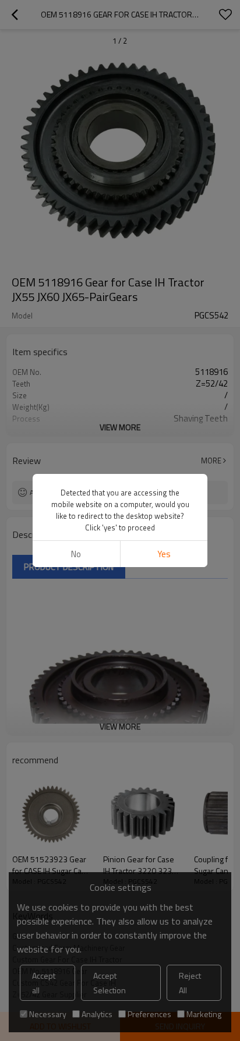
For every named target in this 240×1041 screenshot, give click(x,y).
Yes (164, 554)
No (76, 554)
